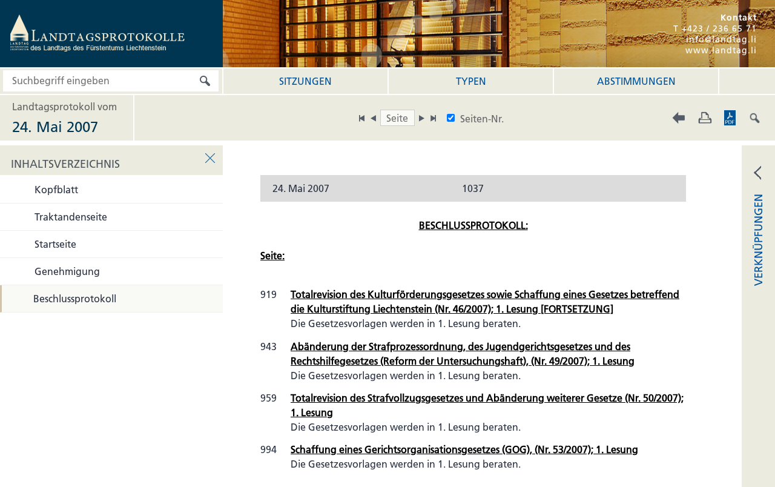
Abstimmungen (636, 81)
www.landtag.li (721, 50)
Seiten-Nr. (482, 119)
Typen (471, 81)
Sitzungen (305, 81)
